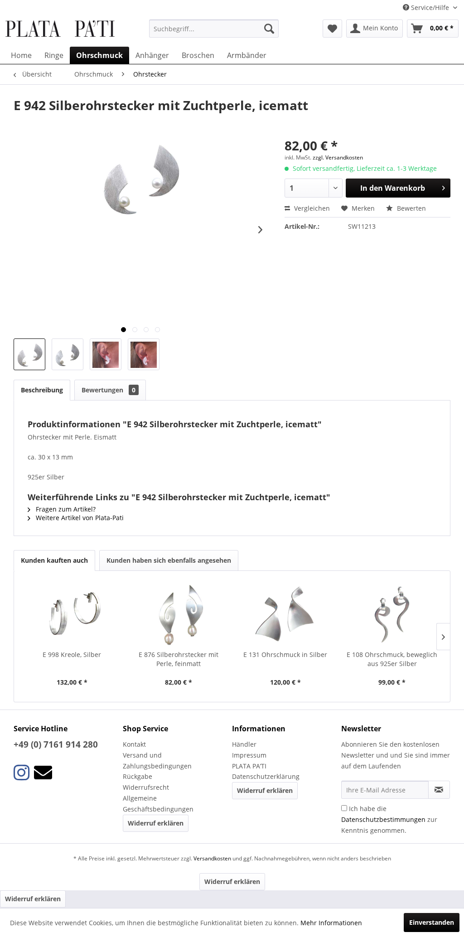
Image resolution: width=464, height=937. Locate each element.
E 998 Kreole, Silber (72, 654)
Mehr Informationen (331, 922)
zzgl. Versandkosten (338, 157)
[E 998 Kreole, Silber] (72, 614)
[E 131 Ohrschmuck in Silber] (285, 614)
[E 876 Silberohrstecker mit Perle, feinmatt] (179, 614)
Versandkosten (212, 858)
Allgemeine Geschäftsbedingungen (158, 803)
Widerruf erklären (156, 823)
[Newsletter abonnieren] (439, 790)
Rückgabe (137, 776)
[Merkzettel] (332, 28)
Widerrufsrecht (146, 787)
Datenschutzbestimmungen (383, 819)
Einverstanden (431, 922)
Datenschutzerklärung (266, 776)
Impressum (249, 755)
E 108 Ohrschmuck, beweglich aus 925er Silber (392, 659)
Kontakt (134, 744)
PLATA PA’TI (249, 766)
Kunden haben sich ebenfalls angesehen (168, 560)
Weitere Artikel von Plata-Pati (79, 517)
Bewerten (410, 208)
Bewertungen (108, 390)
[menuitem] (214, 28)
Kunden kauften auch (54, 560)
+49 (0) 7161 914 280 (56, 744)
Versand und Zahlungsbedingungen (157, 760)
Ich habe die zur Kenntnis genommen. (389, 819)
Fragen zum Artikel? (65, 509)
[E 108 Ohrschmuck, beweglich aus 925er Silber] (392, 614)
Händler (244, 744)
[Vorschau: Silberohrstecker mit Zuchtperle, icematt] (29, 354)
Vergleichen (311, 208)
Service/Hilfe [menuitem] (430, 7)
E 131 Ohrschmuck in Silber (285, 654)
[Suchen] (269, 28)
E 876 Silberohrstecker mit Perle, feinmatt (178, 659)
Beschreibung (42, 390)
